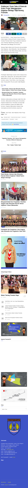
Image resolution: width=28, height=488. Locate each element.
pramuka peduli (5, 119)
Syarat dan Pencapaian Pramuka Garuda (13, 317)
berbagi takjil (7, 117)
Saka (24, 15)
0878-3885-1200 (10, 449)
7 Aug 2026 (4, 179)
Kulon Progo (20, 15)
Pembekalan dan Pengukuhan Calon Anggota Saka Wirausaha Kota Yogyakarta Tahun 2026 (13, 230)
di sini (14, 457)
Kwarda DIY (7, 484)
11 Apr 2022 (14, 15)
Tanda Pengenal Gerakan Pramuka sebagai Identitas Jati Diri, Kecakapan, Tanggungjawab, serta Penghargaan (15, 307)
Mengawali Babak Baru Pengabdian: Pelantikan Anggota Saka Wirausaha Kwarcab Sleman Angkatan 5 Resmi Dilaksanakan (14, 94)
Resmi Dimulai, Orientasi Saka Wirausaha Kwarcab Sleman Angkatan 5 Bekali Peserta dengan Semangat (14, 89)
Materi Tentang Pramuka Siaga (10, 295)
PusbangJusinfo (6, 15)
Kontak (9, 482)
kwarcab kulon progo (15, 117)
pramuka (24, 117)
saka (16, 119)
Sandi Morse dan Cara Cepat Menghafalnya (14, 301)
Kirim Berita (3, 482)
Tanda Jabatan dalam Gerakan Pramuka (13, 313)
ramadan (12, 119)
